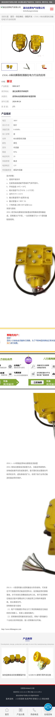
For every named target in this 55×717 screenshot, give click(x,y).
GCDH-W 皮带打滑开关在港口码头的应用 (18, 675)
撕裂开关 (28, 17)
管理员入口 (36, 699)
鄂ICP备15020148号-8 (35, 692)
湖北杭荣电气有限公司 (23, 695)
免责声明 (28, 699)
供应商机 (19, 17)
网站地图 (45, 699)
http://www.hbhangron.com (11, 629)
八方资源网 (19, 699)
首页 (12, 17)
